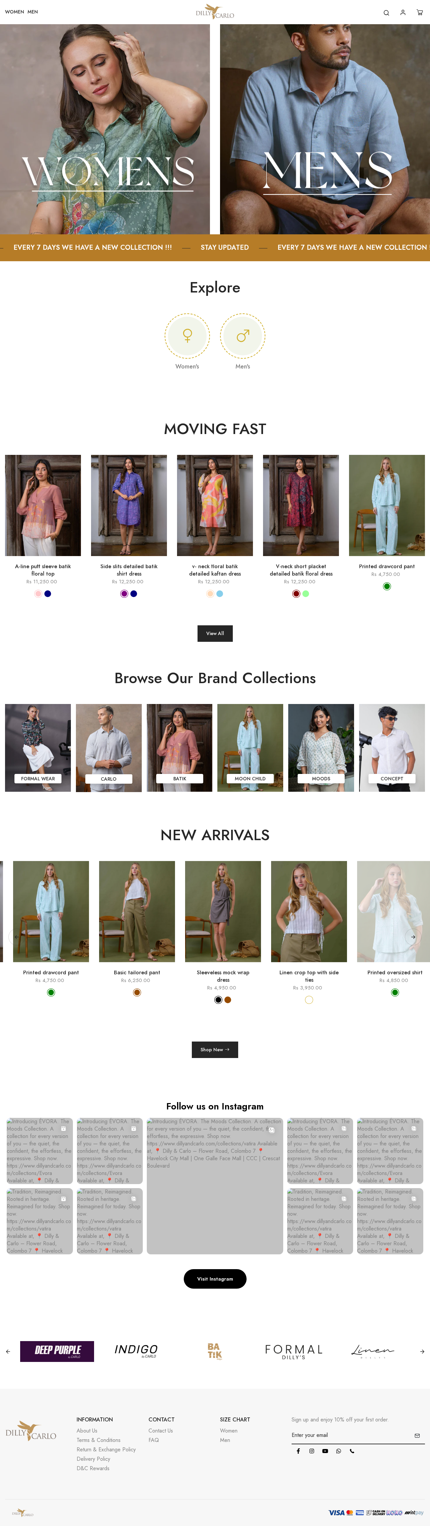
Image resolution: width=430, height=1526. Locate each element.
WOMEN (14, 11)
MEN (33, 11)
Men (225, 1440)
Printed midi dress (393, 972)
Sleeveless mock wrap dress (135, 976)
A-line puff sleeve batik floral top (43, 570)
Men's (242, 366)
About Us (87, 1431)
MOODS (321, 778)
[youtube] (325, 1451)
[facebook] (298, 1451)
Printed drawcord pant (387, 566)
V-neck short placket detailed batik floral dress (301, 570)
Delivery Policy (93, 1459)
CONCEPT (392, 778)
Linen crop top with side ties (221, 976)
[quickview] (33, 559)
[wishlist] (52, 559)
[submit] (417, 1435)
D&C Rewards (93, 1468)
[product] (13, 559)
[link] (105, 128)
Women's (187, 366)
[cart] (420, 12)
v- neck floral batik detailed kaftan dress (215, 570)
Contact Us (160, 1431)
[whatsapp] (338, 1451)
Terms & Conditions (99, 1440)
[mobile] (352, 1451)
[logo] (215, 12)
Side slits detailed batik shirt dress (129, 570)
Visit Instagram (215, 1279)
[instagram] (311, 1451)
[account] (404, 12)
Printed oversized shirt (307, 972)
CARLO (109, 779)
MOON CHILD (250, 778)
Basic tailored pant (49, 972)
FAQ (153, 1440)
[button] (413, 937)
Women (229, 1431)
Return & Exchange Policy (106, 1449)
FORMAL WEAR (38, 778)
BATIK (179, 778)
